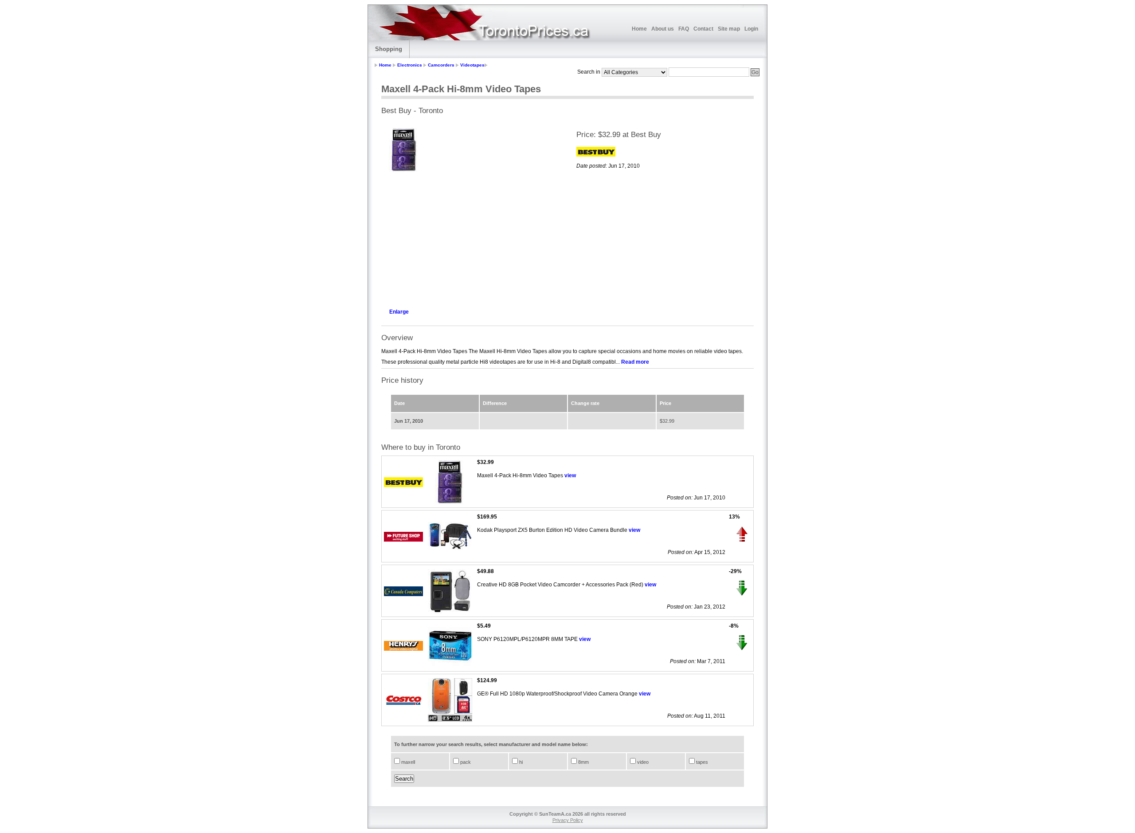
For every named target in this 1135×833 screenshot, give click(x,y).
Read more (635, 362)
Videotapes (472, 65)
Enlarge (399, 312)
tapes (701, 762)
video (642, 762)
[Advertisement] (470, 238)
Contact (703, 29)
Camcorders (441, 65)
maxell (407, 762)
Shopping (388, 49)
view (570, 475)
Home (639, 29)
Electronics (409, 65)
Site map (729, 29)
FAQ (683, 29)
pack (465, 762)
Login (751, 29)
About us (662, 29)
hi (520, 762)
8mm (583, 762)
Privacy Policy (567, 820)
